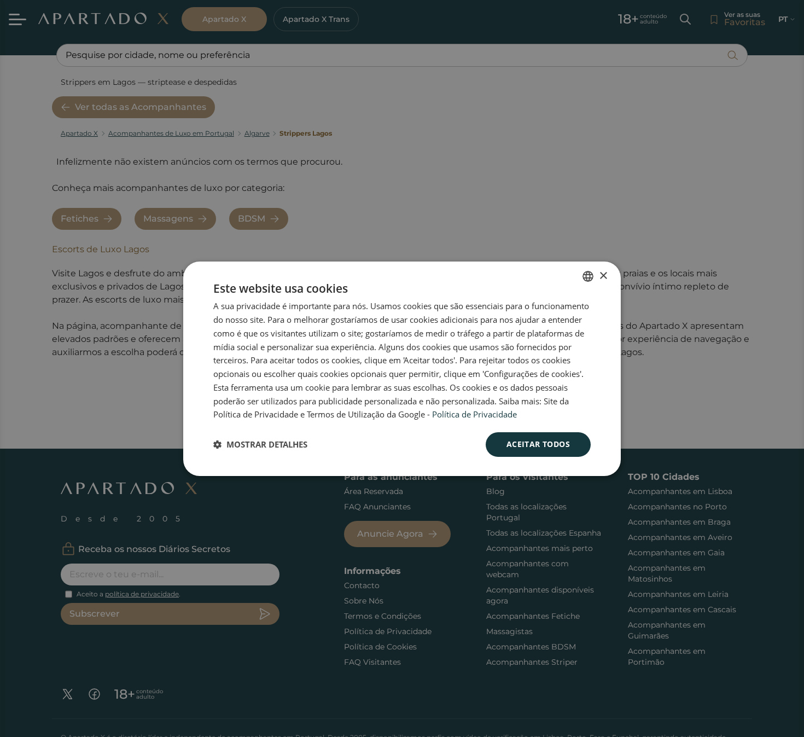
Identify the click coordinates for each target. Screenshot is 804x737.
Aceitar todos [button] (538, 444)
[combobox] (587, 276)
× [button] (603, 275)
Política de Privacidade (474, 414)
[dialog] (402, 369)
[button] (260, 444)
